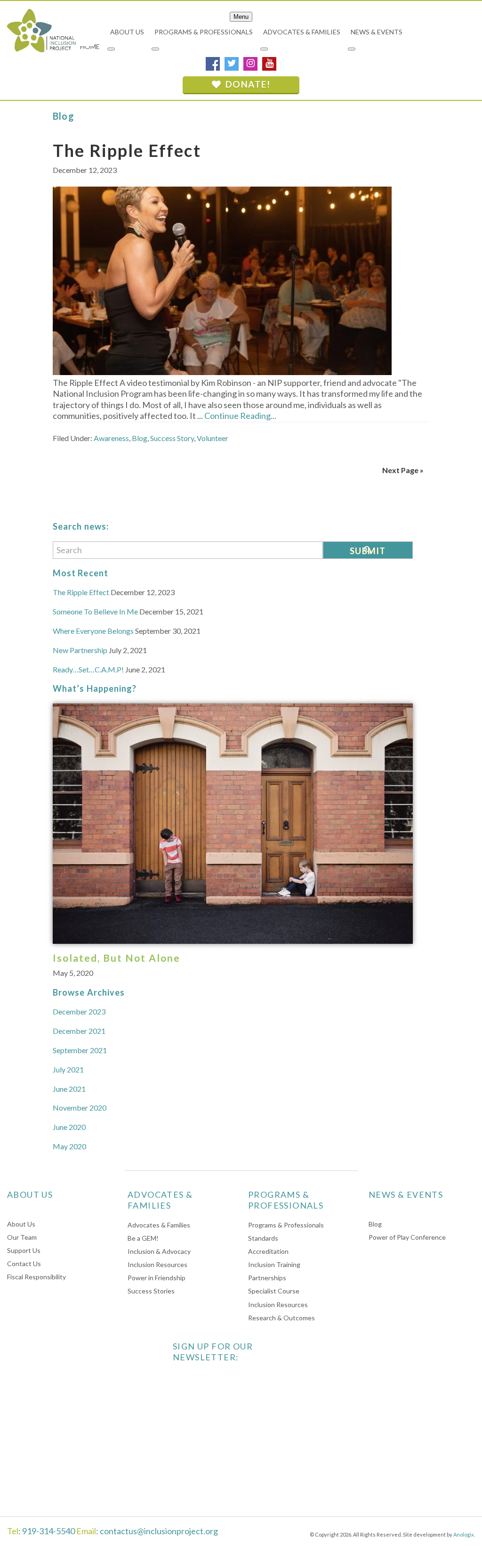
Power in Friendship (156, 1278)
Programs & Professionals (286, 1225)
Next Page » (403, 470)
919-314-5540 (48, 1531)
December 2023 (79, 1011)
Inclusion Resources (157, 1264)
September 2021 (80, 1050)
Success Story (172, 438)
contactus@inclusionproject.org (159, 1531)
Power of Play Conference (407, 1237)
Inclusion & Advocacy (159, 1251)
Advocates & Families (159, 1225)
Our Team (22, 1237)
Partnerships (267, 1278)
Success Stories (151, 1291)
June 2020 (69, 1126)
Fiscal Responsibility (36, 1277)
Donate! (246, 84)
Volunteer (212, 438)
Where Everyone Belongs (93, 630)
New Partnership (80, 650)
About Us (21, 1224)
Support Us (23, 1250)
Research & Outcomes (281, 1318)
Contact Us (24, 1264)
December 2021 (79, 1030)
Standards (263, 1238)
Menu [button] (241, 16)
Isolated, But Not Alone (116, 958)
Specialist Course (273, 1291)
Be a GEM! (143, 1238)
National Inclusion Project (40, 30)
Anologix (463, 1534)
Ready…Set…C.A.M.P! (88, 669)
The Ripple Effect (127, 150)
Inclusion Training (274, 1264)
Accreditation (268, 1251)
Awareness (111, 438)
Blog (139, 438)
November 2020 (79, 1107)
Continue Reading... (240, 415)
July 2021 (68, 1069)
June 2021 (69, 1088)
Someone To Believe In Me (95, 611)
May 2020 (69, 1146)
